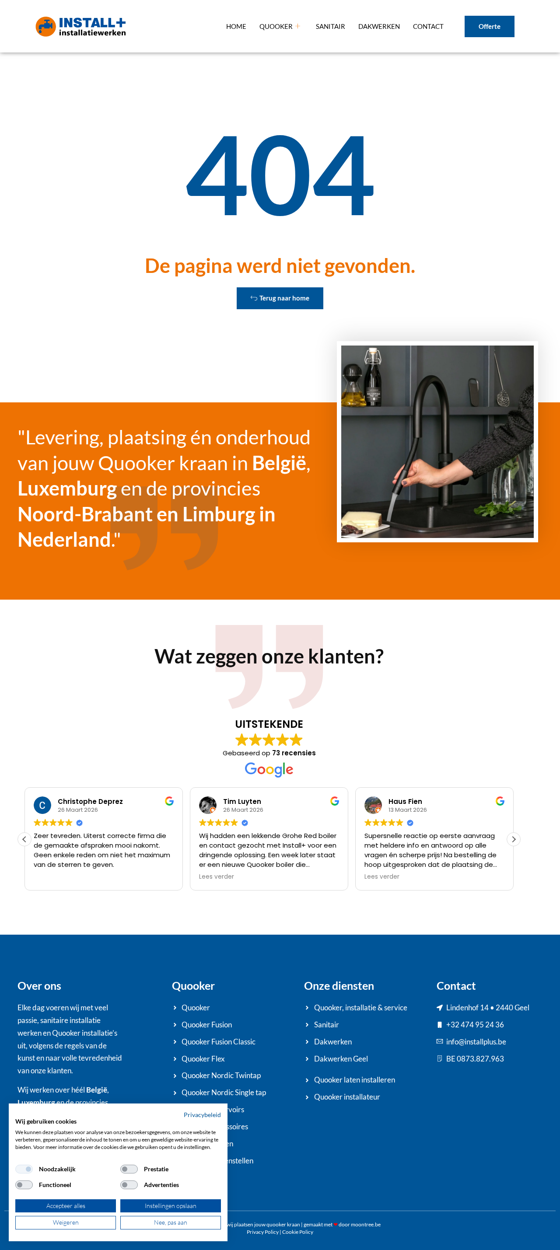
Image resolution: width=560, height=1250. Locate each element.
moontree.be (366, 1224)
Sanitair (330, 26)
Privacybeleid (202, 1114)
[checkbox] (24, 1169)
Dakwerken (379, 26)
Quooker (276, 26)
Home (236, 26)
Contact (428, 26)
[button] (513, 839)
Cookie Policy (297, 1232)
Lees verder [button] (216, 877)
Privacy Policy (263, 1232)
